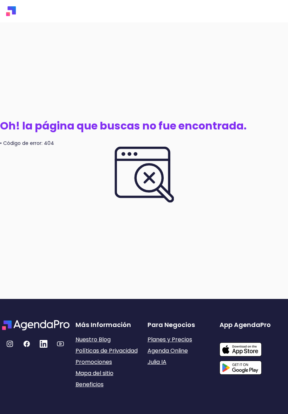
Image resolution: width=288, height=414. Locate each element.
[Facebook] (26, 344)
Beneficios (90, 384)
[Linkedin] (43, 344)
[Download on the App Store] (253, 345)
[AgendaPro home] (11, 11)
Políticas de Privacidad (107, 351)
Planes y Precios (170, 339)
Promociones (94, 362)
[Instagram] (10, 344)
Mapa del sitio (94, 373)
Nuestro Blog (93, 339)
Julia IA (157, 362)
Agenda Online (168, 351)
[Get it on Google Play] (253, 365)
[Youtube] (60, 344)
